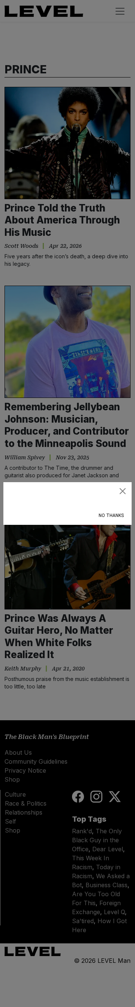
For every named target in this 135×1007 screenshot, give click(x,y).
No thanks (111, 515)
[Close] (123, 491)
